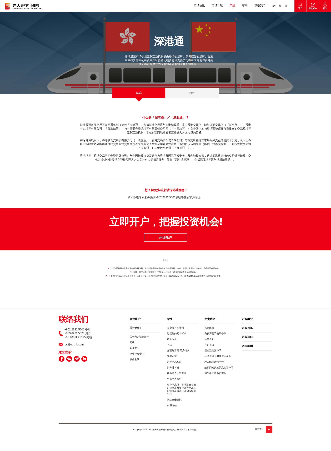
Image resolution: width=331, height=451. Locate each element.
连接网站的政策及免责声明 (218, 367)
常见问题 (172, 339)
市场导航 (217, 5)
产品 (232, 5)
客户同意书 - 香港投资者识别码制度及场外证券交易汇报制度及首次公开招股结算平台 (181, 389)
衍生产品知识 (174, 361)
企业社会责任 (137, 353)
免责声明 (209, 319)
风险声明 (209, 339)
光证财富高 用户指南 (178, 350)
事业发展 (134, 359)
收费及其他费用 (175, 327)
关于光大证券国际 (139, 336)
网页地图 (247, 346)
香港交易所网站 (189, 272)
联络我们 (259, 5)
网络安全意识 (174, 399)
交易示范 (172, 356)
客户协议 (209, 344)
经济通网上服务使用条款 (217, 356)
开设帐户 (165, 237)
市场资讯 (247, 328)
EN (274, 6)
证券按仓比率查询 (176, 373)
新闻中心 (134, 348)
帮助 (245, 5)
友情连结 (172, 405)
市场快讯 (199, 5)
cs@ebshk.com (74, 344)
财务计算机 (173, 367)
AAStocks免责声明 (214, 361)
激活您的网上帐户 (176, 333)
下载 (169, 344)
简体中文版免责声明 (215, 373)
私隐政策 (209, 327)
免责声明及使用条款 (215, 333)
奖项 (132, 342)
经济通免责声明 (212, 350)
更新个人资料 (174, 379)
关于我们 (135, 328)
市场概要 (247, 319)
